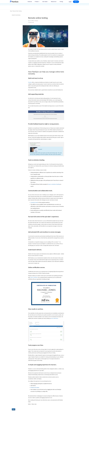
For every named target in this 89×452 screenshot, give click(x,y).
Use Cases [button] (44, 1)
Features (30, 1)
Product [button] (37, 1)
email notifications (54, 318)
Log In (70, 1)
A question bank (34, 202)
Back (13, 409)
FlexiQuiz (30, 82)
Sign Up (76, 1)
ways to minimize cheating (54, 184)
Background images (35, 387)
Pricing (61, 1)
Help (11, 11)
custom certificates (34, 277)
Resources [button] (53, 1)
